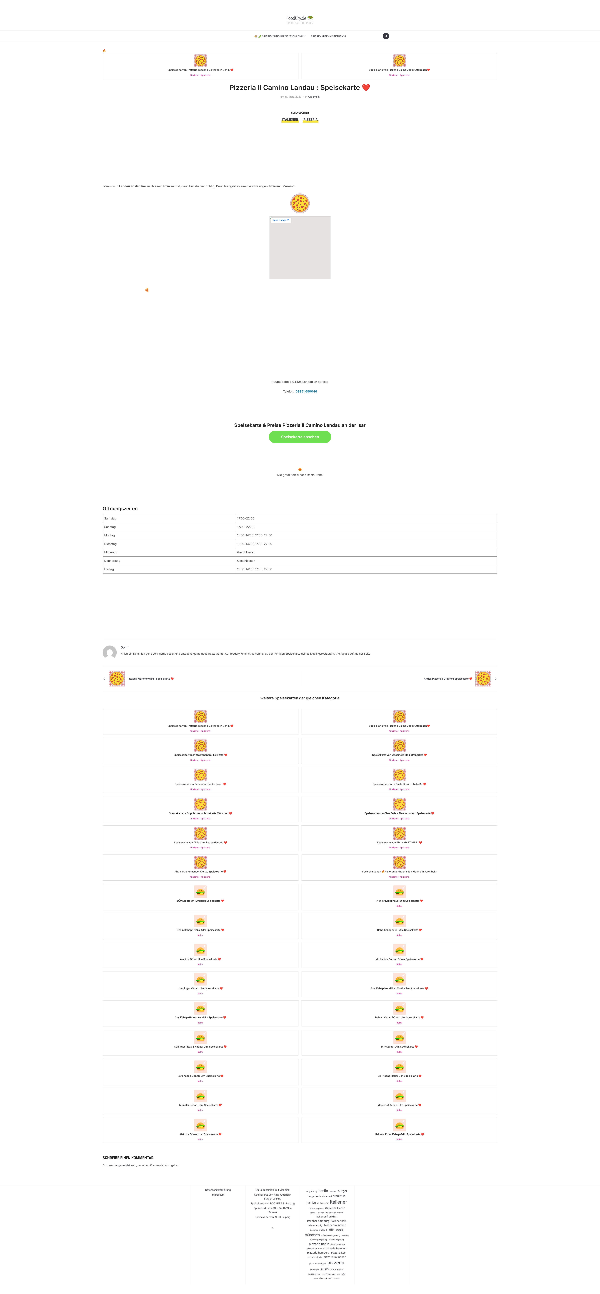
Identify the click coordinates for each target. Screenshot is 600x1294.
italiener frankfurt (326, 1216)
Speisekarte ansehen (300, 437)
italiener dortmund (334, 1212)
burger (342, 1191)
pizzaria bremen (338, 1244)
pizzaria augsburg (336, 1240)
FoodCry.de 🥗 (300, 18)
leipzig (339, 1229)
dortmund (327, 1196)
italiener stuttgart (318, 1230)
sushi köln (341, 1274)
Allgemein (314, 96)
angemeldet (122, 1165)
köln (331, 1230)
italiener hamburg (318, 1220)
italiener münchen (335, 1225)
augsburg (311, 1191)
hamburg (313, 1202)
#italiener (194, 75)
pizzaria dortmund (315, 1248)
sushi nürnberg (334, 1278)
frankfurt (339, 1196)
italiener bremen (317, 1213)
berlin (323, 1191)
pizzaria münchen (334, 1257)
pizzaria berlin (319, 1244)
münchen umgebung (330, 1235)
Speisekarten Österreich (328, 36)
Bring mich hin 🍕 (134, 290)
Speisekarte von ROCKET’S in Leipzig (272, 1203)
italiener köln (339, 1220)
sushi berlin (337, 1269)
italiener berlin (335, 1208)
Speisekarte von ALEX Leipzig (272, 1217)
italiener (290, 119)
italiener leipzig (315, 1225)
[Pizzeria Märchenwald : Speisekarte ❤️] (117, 678)
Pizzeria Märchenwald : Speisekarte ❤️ (151, 678)
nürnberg (345, 1235)
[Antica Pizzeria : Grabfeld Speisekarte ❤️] (483, 678)
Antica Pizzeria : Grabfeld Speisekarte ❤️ (448, 678)
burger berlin (314, 1196)
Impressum (218, 1194)
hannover (324, 1203)
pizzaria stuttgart (317, 1263)
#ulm (399, 906)
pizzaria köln (338, 1252)
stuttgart (314, 1269)
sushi (324, 1269)
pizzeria (310, 119)
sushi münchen (320, 1278)
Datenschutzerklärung (218, 1189)
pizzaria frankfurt (336, 1248)
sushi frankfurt (314, 1274)
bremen (333, 1191)
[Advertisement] (197, 146)
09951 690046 (306, 391)
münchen (312, 1235)
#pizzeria (205, 75)
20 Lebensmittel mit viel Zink (273, 1189)
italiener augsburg (316, 1208)
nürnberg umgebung (318, 1240)
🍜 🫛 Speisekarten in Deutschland (278, 36)
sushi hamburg (328, 1274)
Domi (124, 647)
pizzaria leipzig (315, 1257)
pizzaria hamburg (318, 1252)
